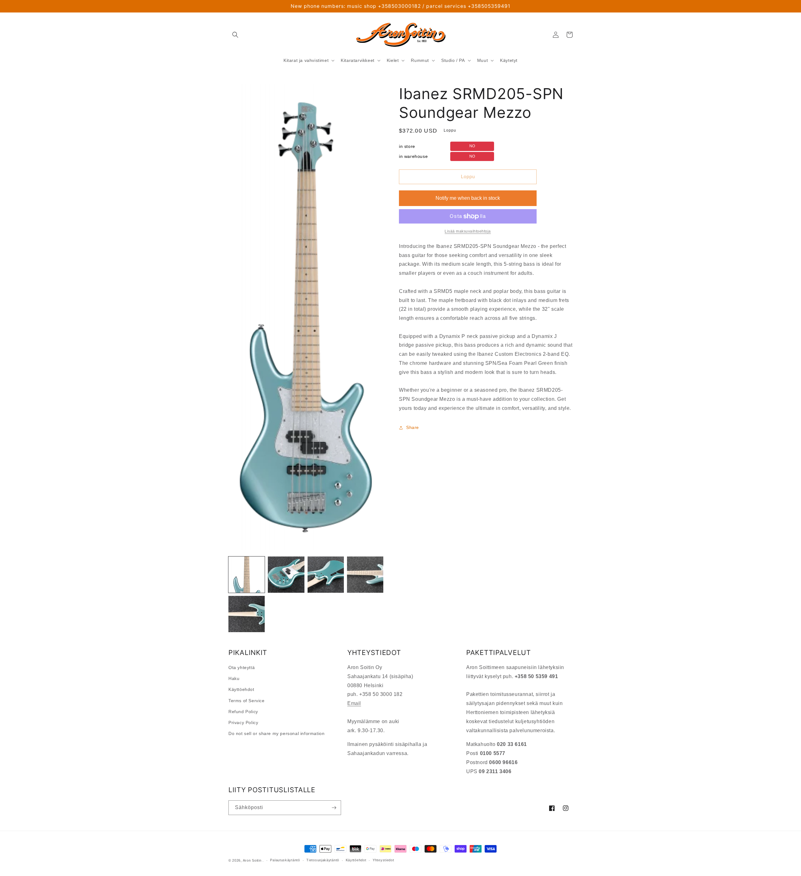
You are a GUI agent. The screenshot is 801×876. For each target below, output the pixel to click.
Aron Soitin (252, 860)
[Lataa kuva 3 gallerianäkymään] (326, 574)
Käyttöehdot (241, 689)
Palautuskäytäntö (285, 860)
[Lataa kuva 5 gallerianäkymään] (246, 614)
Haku (233, 678)
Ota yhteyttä (241, 667)
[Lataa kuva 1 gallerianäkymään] (246, 574)
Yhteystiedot (383, 860)
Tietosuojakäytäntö (322, 860)
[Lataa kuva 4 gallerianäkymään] (365, 574)
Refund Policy (243, 711)
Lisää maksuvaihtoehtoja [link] (468, 231)
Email (354, 703)
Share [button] (412, 427)
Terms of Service (246, 700)
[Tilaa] (334, 807)
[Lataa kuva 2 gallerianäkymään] (286, 574)
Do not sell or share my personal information (276, 733)
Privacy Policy (243, 722)
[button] (235, 35)
